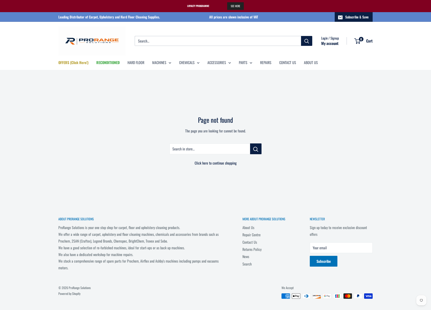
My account (330, 43)
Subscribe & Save (357, 16)
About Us (248, 227)
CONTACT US (287, 62)
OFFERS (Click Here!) (73, 62)
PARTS (243, 62)
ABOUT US (311, 62)
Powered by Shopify (69, 293)
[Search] (306, 41)
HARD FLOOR (136, 62)
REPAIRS (265, 62)
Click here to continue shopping (216, 163)
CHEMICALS (187, 62)
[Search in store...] (256, 148)
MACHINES (159, 62)
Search (247, 264)
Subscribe (324, 261)
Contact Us (249, 242)
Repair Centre (251, 234)
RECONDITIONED (108, 62)
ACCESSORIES (216, 62)
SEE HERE (235, 6)
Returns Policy (252, 249)
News (245, 256)
